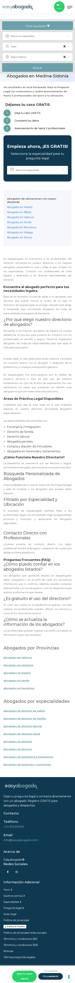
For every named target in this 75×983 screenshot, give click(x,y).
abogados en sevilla (16, 680)
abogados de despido (17, 741)
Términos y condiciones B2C (20, 938)
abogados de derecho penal (21, 733)
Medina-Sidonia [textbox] (38, 57)
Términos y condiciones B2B (20, 945)
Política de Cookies (16, 926)
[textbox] (39, 36)
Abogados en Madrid (19, 207)
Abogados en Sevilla (19, 222)
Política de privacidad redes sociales (25, 932)
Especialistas (11, 901)
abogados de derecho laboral (22, 726)
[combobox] (37, 36)
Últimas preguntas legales (19, 957)
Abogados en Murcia (19, 237)
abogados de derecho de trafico (24, 710)
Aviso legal (9, 914)
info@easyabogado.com (21, 840)
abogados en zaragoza (18, 665)
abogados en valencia (17, 657)
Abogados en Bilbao (19, 212)
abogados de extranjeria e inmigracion (28, 756)
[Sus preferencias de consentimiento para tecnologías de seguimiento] (69, 977)
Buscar (37, 68)
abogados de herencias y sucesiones (27, 764)
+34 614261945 (13, 826)
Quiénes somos (13, 895)
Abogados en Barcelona (21, 227)
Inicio (7, 889)
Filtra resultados (36, 26)
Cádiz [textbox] (38, 46)
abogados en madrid (17, 672)
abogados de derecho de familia (24, 718)
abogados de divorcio (17, 749)
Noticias (8, 951)
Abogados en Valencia (20, 217)
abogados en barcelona (18, 688)
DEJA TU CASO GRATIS (24, 976)
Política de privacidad (16, 920)
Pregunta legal (12, 908)
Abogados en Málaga (20, 232)
